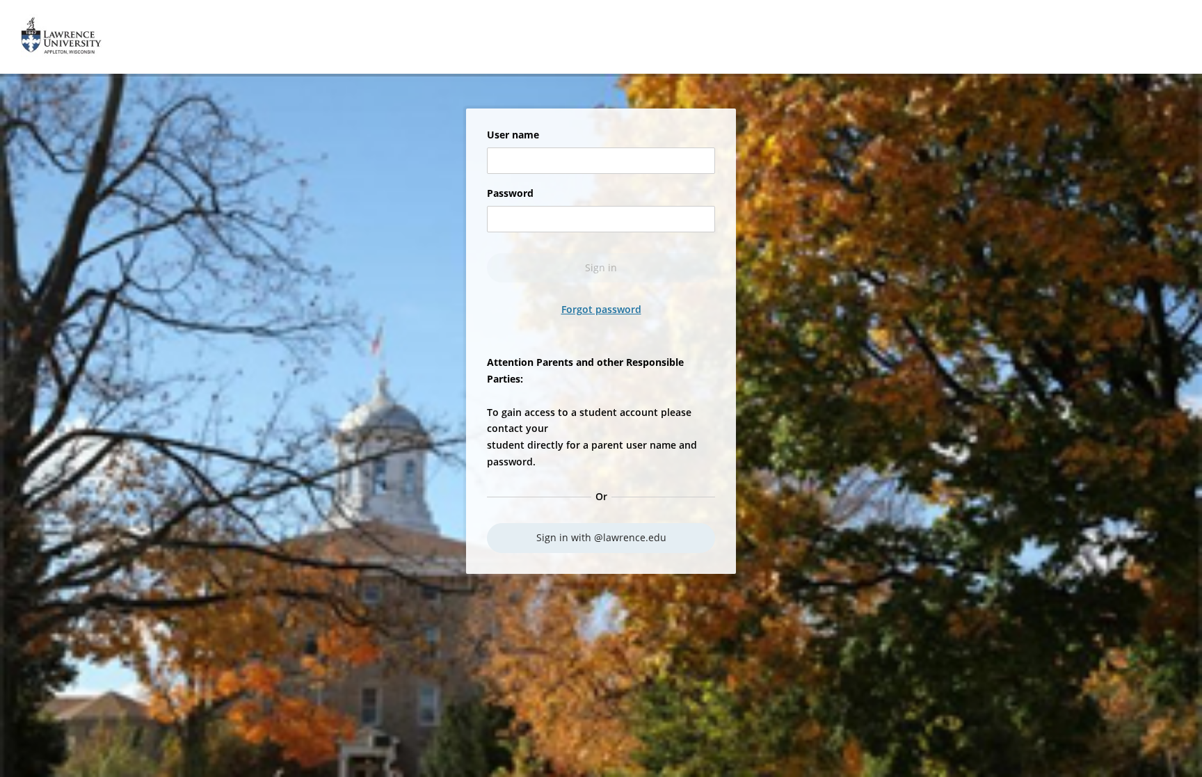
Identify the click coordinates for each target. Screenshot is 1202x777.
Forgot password (601, 309)
